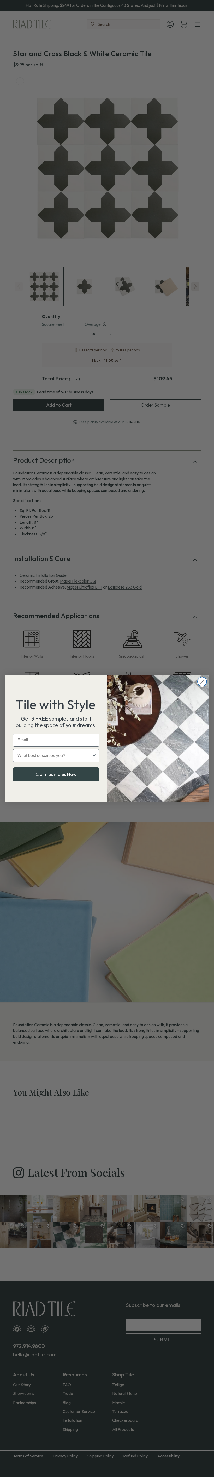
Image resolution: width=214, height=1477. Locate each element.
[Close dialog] (202, 681)
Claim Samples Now (56, 774)
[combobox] (54, 755)
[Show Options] (94, 755)
